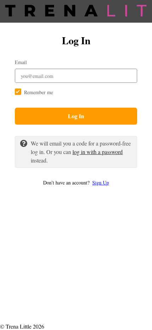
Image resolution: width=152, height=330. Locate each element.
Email (21, 62)
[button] (76, 182)
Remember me (38, 92)
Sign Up (100, 182)
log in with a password (97, 151)
